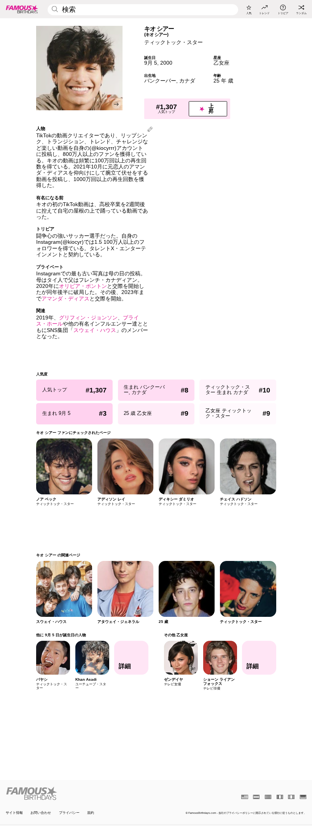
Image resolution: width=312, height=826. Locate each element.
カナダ (187, 81)
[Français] (280, 797)
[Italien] (291, 797)
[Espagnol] (256, 797)
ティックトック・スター (173, 42)
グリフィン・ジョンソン (88, 318)
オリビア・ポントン (83, 286)
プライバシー (69, 813)
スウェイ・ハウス (94, 330)
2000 (166, 63)
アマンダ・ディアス (65, 299)
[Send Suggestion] (150, 130)
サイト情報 (14, 813)
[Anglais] (244, 797)
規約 (90, 813)
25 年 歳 (223, 81)
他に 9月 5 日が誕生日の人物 (61, 635)
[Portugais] (268, 797)
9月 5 (150, 63)
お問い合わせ (40, 813)
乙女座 (221, 63)
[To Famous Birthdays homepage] (22, 9)
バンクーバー (160, 81)
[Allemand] (303, 797)
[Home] (79, 793)
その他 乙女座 (176, 635)
